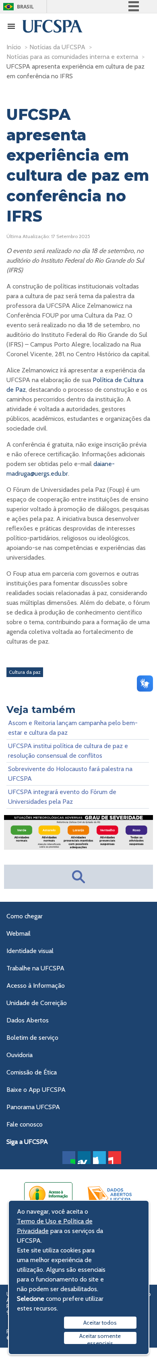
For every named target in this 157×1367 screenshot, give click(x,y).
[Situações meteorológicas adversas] (78, 847)
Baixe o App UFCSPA (36, 1089)
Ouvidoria (19, 1055)
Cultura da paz (25, 672)
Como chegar (24, 916)
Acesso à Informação (35, 985)
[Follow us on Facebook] (68, 1157)
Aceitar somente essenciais (100, 1338)
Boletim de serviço (32, 1037)
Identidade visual (30, 951)
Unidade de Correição (36, 1003)
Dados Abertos (27, 1020)
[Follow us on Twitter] (99, 1157)
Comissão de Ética (31, 1072)
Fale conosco (24, 1124)
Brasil (25, 6)
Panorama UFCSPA (33, 1107)
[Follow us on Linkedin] (84, 1157)
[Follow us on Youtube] (114, 1157)
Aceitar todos (100, 1322)
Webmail (18, 933)
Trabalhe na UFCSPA (35, 968)
